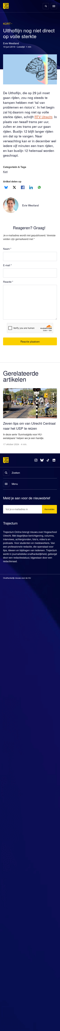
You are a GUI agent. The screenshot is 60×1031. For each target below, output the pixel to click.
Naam (7, 248)
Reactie (8, 281)
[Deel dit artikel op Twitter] (14, 187)
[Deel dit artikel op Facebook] (23, 187)
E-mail (7, 265)
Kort (5, 172)
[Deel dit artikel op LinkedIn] (31, 187)
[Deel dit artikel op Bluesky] (6, 187)
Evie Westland (31, 205)
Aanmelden (49, 503)
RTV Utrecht (46, 117)
